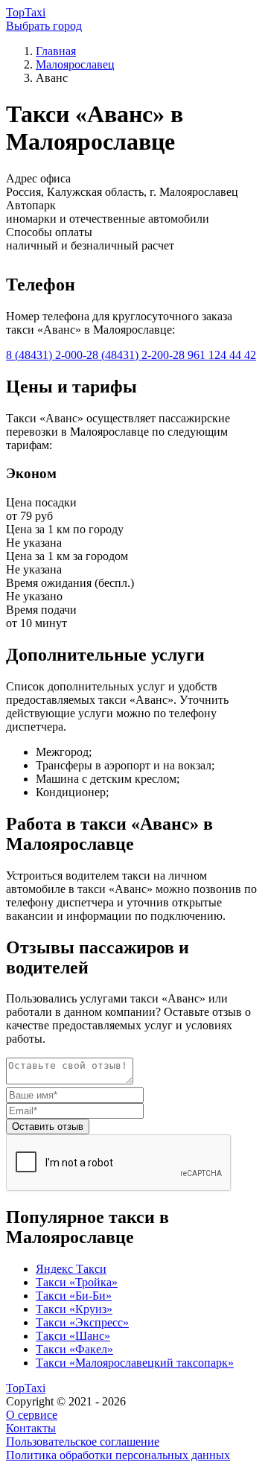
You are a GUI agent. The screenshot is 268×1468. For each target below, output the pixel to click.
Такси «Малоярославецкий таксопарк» (135, 1362)
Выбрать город (44, 25)
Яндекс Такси (71, 1268)
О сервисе (31, 1414)
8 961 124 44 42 (217, 355)
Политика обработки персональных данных (118, 1455)
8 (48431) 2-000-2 (49, 355)
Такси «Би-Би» (74, 1295)
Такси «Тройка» (77, 1282)
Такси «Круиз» (74, 1309)
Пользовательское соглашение (82, 1441)
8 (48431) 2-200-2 (135, 355)
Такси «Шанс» (73, 1335)
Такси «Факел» (74, 1349)
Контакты (31, 1428)
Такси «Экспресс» (82, 1322)
